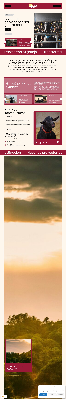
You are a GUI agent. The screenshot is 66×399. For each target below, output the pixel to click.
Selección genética (24, 95)
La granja (41, 142)
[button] (63, 386)
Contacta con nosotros (15, 368)
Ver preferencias (60, 394)
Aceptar (43, 394)
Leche (20, 39)
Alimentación (52, 95)
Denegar (51, 394)
